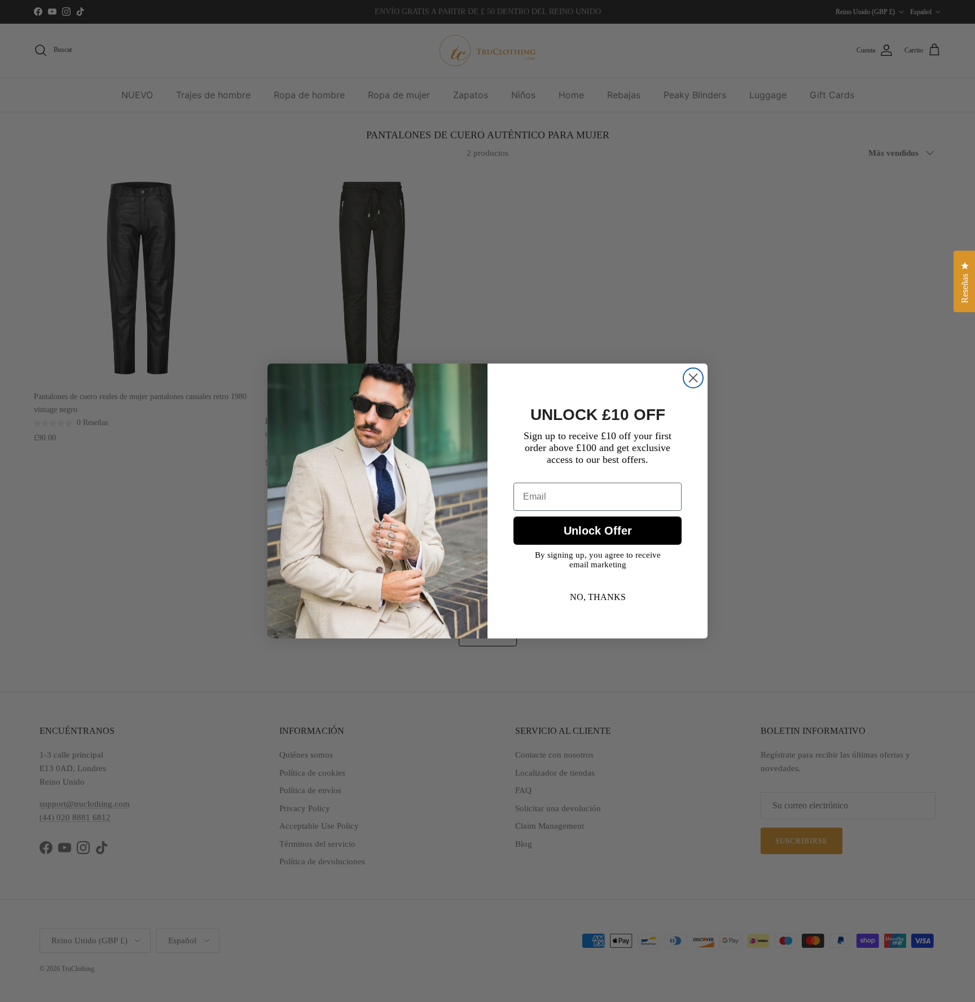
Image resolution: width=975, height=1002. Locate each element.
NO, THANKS (598, 597)
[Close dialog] (693, 378)
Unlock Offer (598, 530)
